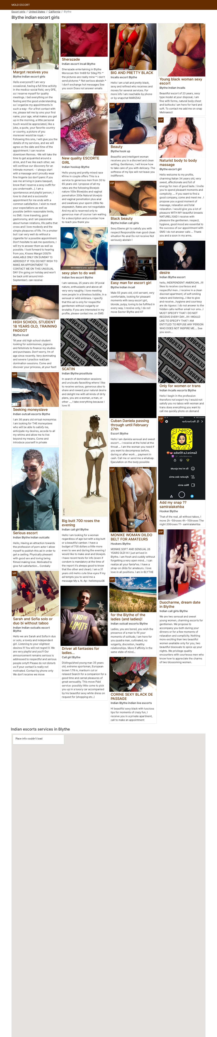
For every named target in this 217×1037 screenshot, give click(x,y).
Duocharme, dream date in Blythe (180, 604)
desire (165, 272)
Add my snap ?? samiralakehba (173, 504)
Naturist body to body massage (178, 162)
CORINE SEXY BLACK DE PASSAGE (132, 696)
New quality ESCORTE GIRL (80, 160)
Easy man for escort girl (131, 283)
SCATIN (68, 369)
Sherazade (71, 59)
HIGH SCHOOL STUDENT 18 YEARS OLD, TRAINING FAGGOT (35, 326)
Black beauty (122, 218)
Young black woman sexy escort (181, 81)
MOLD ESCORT (21, 4)
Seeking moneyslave (30, 409)
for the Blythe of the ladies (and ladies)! (128, 617)
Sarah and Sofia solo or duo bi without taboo (33, 621)
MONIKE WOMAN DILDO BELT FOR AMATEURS (131, 537)
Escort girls (18, 11)
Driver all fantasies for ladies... (80, 650)
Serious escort (25, 533)
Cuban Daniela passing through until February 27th (130, 425)
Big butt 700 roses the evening (81, 523)
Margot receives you (30, 72)
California (54, 11)
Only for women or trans (180, 386)
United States (37, 11)
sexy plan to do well (78, 273)
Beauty (117, 147)
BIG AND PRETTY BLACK (132, 73)
